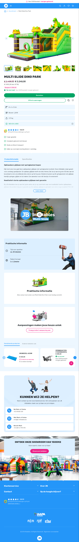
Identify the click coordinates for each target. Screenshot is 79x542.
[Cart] (73, 6)
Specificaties (27, 159)
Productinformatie (11, 159)
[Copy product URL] (68, 100)
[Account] (64, 6)
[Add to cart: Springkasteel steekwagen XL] (71, 363)
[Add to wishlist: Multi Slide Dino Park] (73, 100)
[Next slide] (74, 357)
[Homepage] (6, 6)
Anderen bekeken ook (29, 344)
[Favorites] (68, 6)
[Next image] (72, 38)
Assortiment (12, 11)
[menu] (11, 6)
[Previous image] (6, 38)
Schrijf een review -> (14, 503)
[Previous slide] (4, 357)
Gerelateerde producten (12, 343)
